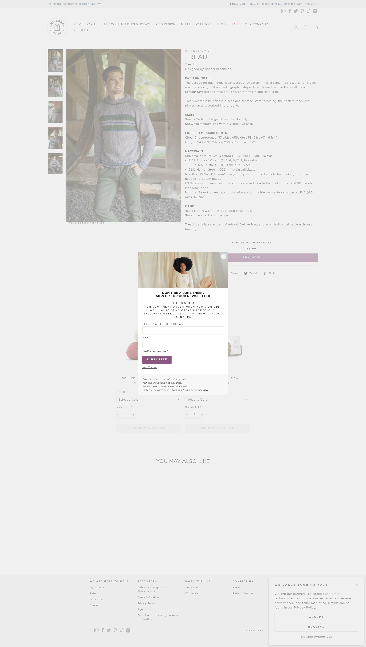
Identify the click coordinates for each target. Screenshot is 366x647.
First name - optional (163, 324)
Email (148, 337)
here (174, 390)
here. (206, 390)
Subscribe (157, 359)
